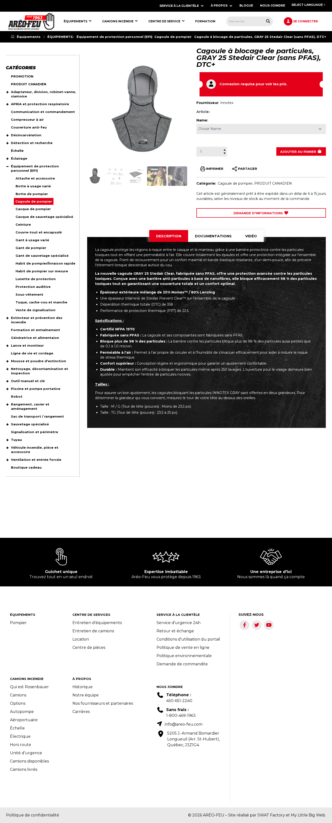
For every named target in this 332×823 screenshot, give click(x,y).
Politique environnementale (184, 655)
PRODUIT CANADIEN (273, 183)
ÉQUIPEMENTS (60, 37)
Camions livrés (23, 769)
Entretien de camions (93, 631)
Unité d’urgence (26, 753)
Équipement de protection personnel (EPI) (114, 37)
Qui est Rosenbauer (29, 687)
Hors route (20, 744)
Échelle (17, 728)
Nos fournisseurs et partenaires (102, 703)
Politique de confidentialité (32, 815)
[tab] (168, 236)
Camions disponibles (29, 761)
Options (17, 703)
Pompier (18, 622)
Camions (18, 695)
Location (80, 639)
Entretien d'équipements (97, 622)
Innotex (226, 103)
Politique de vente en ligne (183, 647)
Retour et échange (175, 631)
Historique (82, 687)
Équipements (28, 37)
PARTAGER (247, 168)
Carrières (81, 711)
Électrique (20, 736)
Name (201, 120)
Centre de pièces (88, 647)
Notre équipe (85, 695)
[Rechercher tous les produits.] (268, 21)
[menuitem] (31, 21)
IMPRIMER (214, 168)
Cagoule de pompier (172, 37)
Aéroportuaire (24, 720)
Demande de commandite (182, 664)
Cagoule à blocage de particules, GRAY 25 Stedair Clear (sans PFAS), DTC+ (260, 37)
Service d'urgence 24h (179, 622)
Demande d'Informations (259, 213)
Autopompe (22, 711)
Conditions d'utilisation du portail (188, 639)
